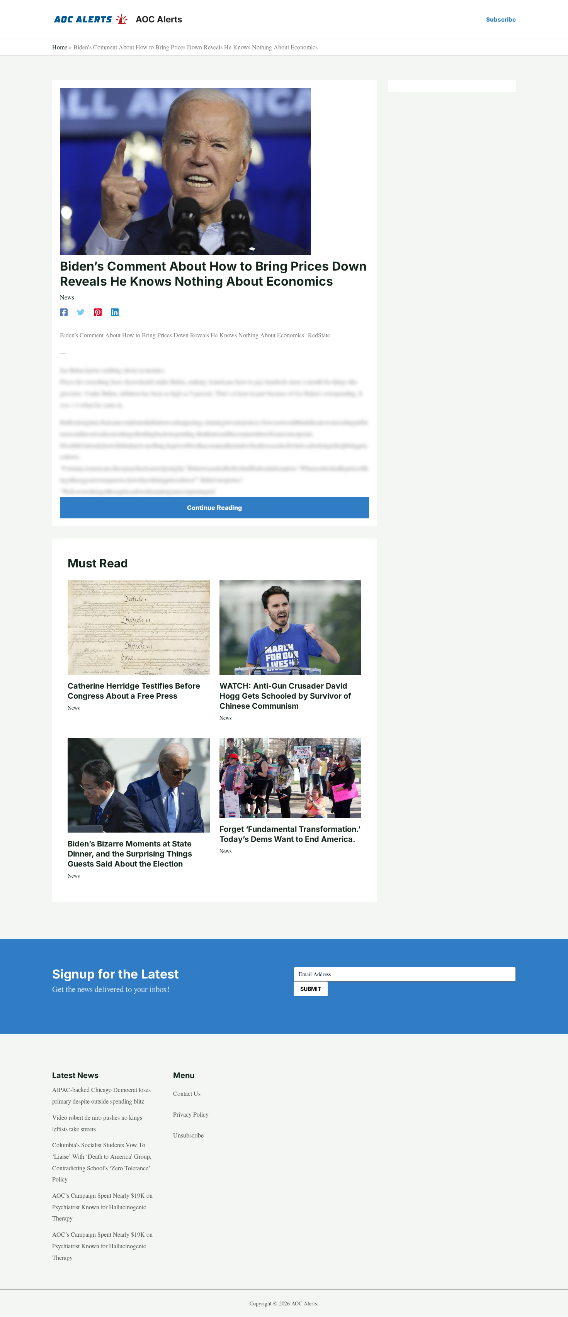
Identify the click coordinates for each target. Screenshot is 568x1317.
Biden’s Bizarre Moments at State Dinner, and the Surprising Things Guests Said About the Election (130, 853)
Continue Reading (214, 507)
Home (59, 47)
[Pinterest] (98, 311)
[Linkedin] (115, 311)
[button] (501, 19)
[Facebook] (64, 311)
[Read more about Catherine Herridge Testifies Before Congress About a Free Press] (139, 626)
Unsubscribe (188, 1135)
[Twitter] (81, 311)
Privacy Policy (191, 1114)
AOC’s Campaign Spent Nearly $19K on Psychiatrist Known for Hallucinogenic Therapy (102, 1206)
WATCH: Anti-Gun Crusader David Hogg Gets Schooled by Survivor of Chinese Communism (285, 696)
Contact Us (187, 1093)
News (67, 297)
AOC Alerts (159, 19)
